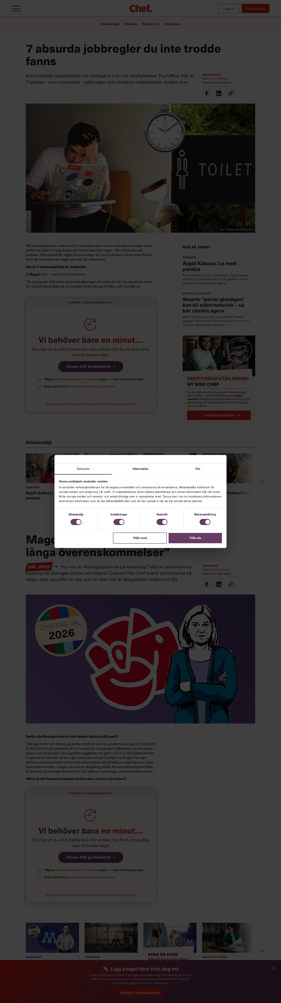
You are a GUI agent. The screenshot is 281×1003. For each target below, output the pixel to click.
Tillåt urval (140, 538)
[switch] (119, 522)
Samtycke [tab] (83, 468)
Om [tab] (197, 468)
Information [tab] (140, 468)
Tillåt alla (195, 538)
